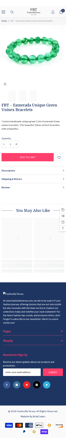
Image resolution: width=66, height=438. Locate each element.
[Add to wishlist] (59, 157)
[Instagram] (16, 385)
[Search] (12, 12)
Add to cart (27, 157)
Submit (53, 372)
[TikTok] (36, 385)
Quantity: (6, 138)
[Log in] (53, 12)
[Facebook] (6, 385)
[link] (17, 265)
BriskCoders (39, 416)
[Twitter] (46, 385)
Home (4, 21)
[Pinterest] (26, 385)
